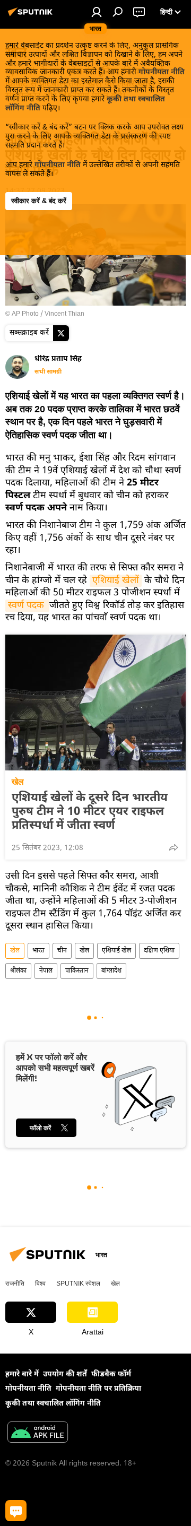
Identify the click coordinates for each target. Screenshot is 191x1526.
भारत (38, 951)
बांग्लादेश (111, 971)
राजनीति (14, 1283)
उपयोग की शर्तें (65, 1374)
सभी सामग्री (48, 372)
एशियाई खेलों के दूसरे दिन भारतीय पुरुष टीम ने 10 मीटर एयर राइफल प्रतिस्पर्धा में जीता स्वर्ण (90, 812)
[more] (173, 847)
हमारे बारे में (22, 1374)
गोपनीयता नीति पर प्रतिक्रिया (98, 1389)
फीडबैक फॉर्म (111, 1374)
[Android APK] (38, 1433)
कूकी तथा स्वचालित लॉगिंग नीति (53, 1404)
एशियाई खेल (116, 951)
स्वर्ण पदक (27, 606)
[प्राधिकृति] (96, 11)
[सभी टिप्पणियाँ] (16, 1510)
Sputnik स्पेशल (78, 1283)
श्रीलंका (18, 971)
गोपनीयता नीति (161, 72)
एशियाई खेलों (115, 581)
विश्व (40, 1283)
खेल (18, 781)
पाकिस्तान (77, 971)
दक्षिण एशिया (159, 951)
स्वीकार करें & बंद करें (38, 201)
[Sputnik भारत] (31, 17)
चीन (62, 951)
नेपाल (46, 971)
